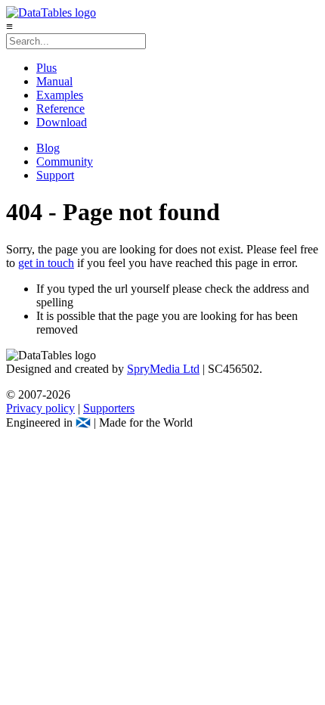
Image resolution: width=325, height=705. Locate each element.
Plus (46, 67)
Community (64, 161)
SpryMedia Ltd (163, 368)
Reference (60, 108)
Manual (54, 81)
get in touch (46, 262)
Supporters (109, 408)
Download (61, 122)
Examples (59, 95)
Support (55, 175)
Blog (48, 147)
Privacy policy (40, 408)
